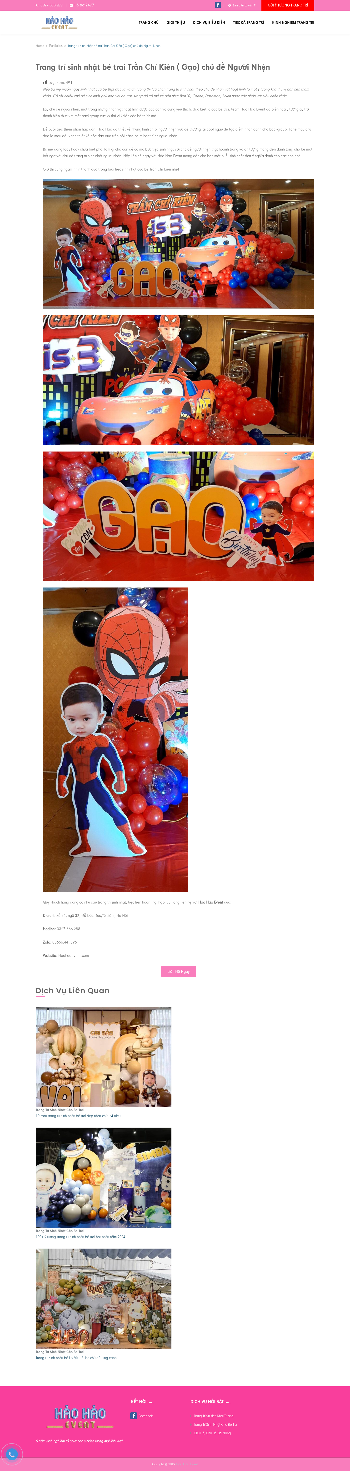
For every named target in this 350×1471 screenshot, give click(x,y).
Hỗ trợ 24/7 (84, 5)
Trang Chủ (149, 22)
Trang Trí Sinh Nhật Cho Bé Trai (60, 1110)
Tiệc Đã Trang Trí (248, 22)
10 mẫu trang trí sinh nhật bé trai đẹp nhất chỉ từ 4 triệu (78, 1116)
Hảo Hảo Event (187, 1464)
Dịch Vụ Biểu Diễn (209, 22)
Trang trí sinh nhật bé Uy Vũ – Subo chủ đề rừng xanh (76, 1358)
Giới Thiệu (176, 22)
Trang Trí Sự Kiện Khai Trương (214, 1416)
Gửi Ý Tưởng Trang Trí (288, 5)
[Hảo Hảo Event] (59, 22)
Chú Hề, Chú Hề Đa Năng (212, 1433)
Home (40, 46)
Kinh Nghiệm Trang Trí (293, 22)
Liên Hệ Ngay (179, 971)
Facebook (146, 1416)
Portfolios (56, 46)
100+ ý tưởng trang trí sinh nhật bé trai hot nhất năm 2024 (80, 1237)
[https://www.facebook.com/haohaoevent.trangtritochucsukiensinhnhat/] (218, 5)
